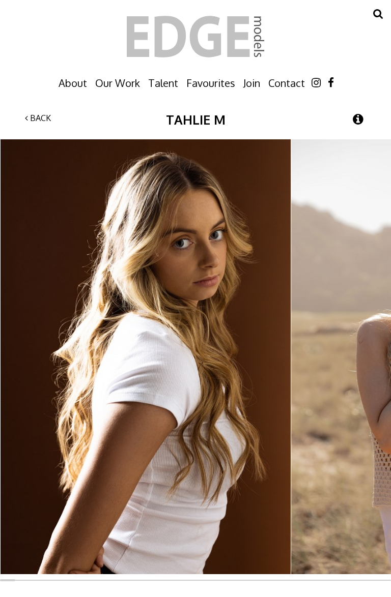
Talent (163, 83)
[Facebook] (331, 82)
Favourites (210, 83)
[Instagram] (316, 82)
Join (251, 83)
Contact (286, 83)
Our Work (117, 83)
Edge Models (195, 36)
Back (39, 118)
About (73, 83)
